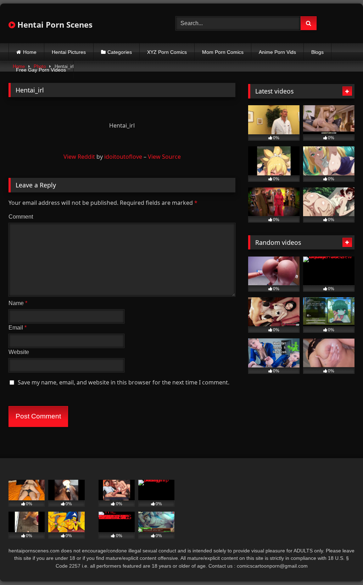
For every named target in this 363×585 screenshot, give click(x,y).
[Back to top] (341, 564)
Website (19, 352)
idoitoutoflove (123, 157)
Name (18, 303)
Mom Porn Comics (223, 52)
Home (30, 52)
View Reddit (79, 157)
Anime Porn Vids (277, 52)
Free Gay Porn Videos (41, 70)
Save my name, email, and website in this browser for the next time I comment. (123, 382)
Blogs (317, 52)
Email (18, 328)
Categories (119, 52)
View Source (164, 157)
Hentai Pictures (69, 52)
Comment (21, 217)
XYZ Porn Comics (167, 52)
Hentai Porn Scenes (54, 24)
